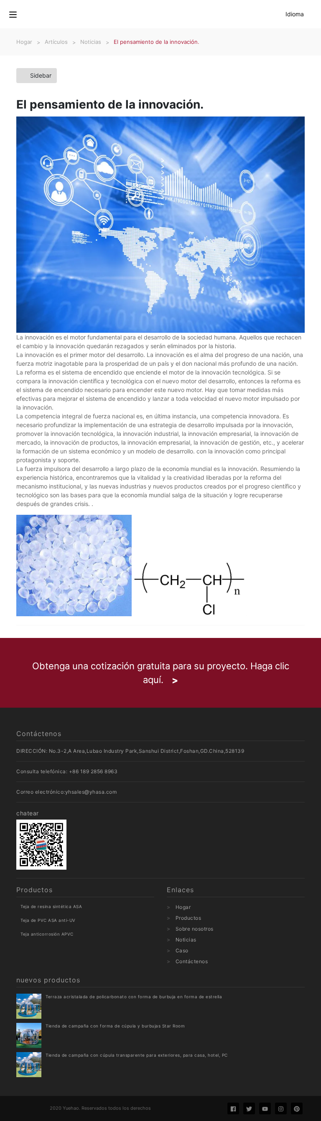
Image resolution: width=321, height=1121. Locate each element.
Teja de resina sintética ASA (51, 906)
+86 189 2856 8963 (93, 771)
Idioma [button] (294, 14)
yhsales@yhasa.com (91, 792)
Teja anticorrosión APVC (47, 933)
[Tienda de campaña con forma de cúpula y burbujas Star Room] (28, 1035)
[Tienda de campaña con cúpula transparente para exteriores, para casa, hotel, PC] (28, 1064)
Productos (188, 918)
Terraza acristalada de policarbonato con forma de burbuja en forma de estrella (134, 996)
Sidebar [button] (40, 75)
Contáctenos (192, 961)
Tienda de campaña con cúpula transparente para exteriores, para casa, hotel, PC (137, 1055)
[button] (13, 14)
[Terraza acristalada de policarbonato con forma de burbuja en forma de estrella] (28, 1006)
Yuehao (71, 1108)
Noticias (186, 939)
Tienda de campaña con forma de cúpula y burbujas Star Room (115, 1025)
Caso (182, 950)
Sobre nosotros (195, 929)
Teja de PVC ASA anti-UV (48, 920)
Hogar (183, 907)
